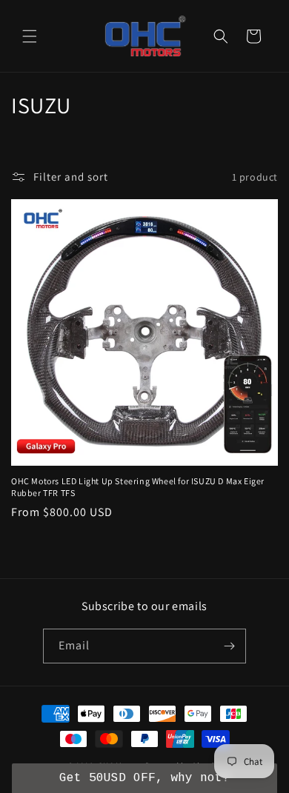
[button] (29, 36)
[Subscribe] (229, 646)
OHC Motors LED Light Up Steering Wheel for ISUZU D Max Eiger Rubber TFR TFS (138, 486)
